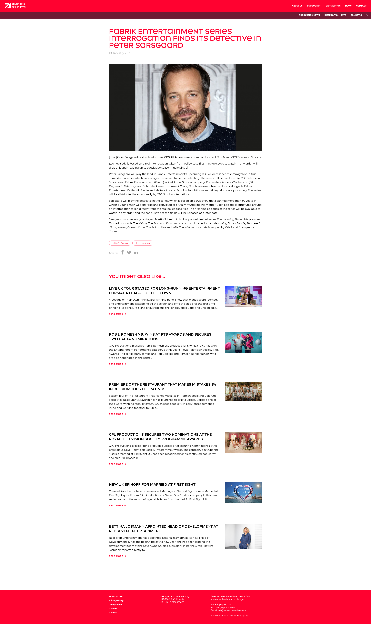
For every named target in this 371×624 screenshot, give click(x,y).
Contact (361, 6)
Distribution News (335, 15)
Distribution (333, 6)
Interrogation (238, 174)
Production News (309, 15)
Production (314, 6)
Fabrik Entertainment (171, 174)
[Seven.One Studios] (15, 5)
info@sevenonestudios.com (232, 610)
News (348, 6)
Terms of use (115, 596)
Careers (113, 608)
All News (356, 15)
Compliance (115, 604)
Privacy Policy (116, 600)
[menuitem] (297, 6)
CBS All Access (120, 243)
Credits (113, 612)
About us (297, 6)
